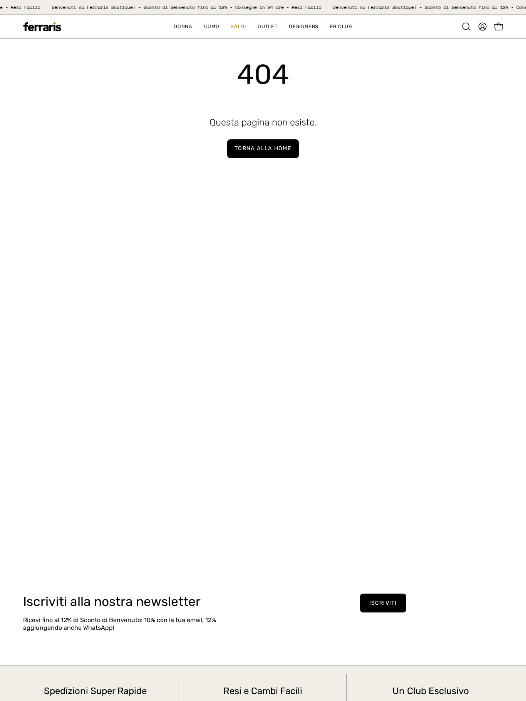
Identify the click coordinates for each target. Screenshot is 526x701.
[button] (238, 26)
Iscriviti (383, 603)
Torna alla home (263, 148)
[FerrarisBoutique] (42, 26)
